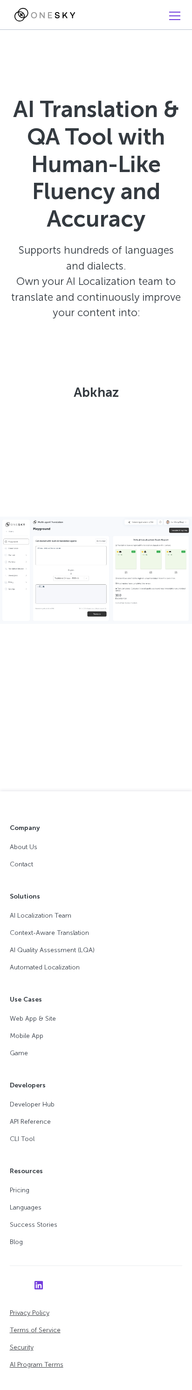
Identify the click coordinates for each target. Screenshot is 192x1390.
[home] (42, 15)
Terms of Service (35, 1330)
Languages (25, 1207)
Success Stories (33, 1225)
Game (19, 1053)
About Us (23, 847)
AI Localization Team (40, 916)
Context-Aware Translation (49, 933)
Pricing (19, 1190)
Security (22, 1347)
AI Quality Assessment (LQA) (52, 950)
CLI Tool (22, 1139)
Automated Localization (45, 967)
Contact (21, 864)
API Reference (30, 1122)
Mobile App (26, 1036)
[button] (173, 16)
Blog (16, 1242)
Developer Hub (32, 1104)
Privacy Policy (29, 1313)
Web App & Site (33, 1019)
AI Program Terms (36, 1365)
